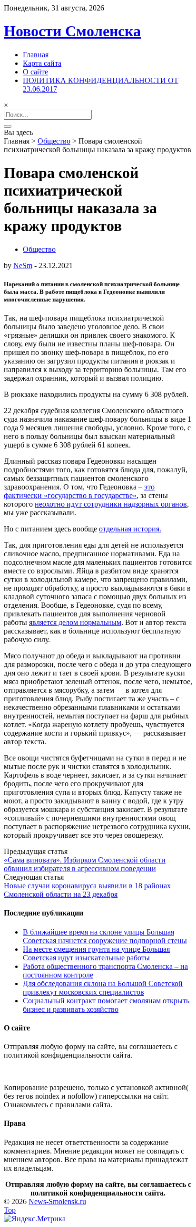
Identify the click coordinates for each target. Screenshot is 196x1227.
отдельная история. (130, 529)
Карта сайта (42, 63)
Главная (36, 55)
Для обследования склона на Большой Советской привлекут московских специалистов (103, 987)
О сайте (35, 72)
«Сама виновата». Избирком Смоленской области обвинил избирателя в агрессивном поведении (85, 864)
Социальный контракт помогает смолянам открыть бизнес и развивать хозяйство (106, 1005)
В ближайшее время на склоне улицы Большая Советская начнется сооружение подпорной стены (105, 936)
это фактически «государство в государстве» (79, 491)
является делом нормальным (75, 622)
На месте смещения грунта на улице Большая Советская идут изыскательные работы (96, 953)
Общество (54, 141)
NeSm (22, 265)
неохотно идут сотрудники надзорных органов (111, 504)
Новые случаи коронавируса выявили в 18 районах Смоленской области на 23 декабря (87, 890)
